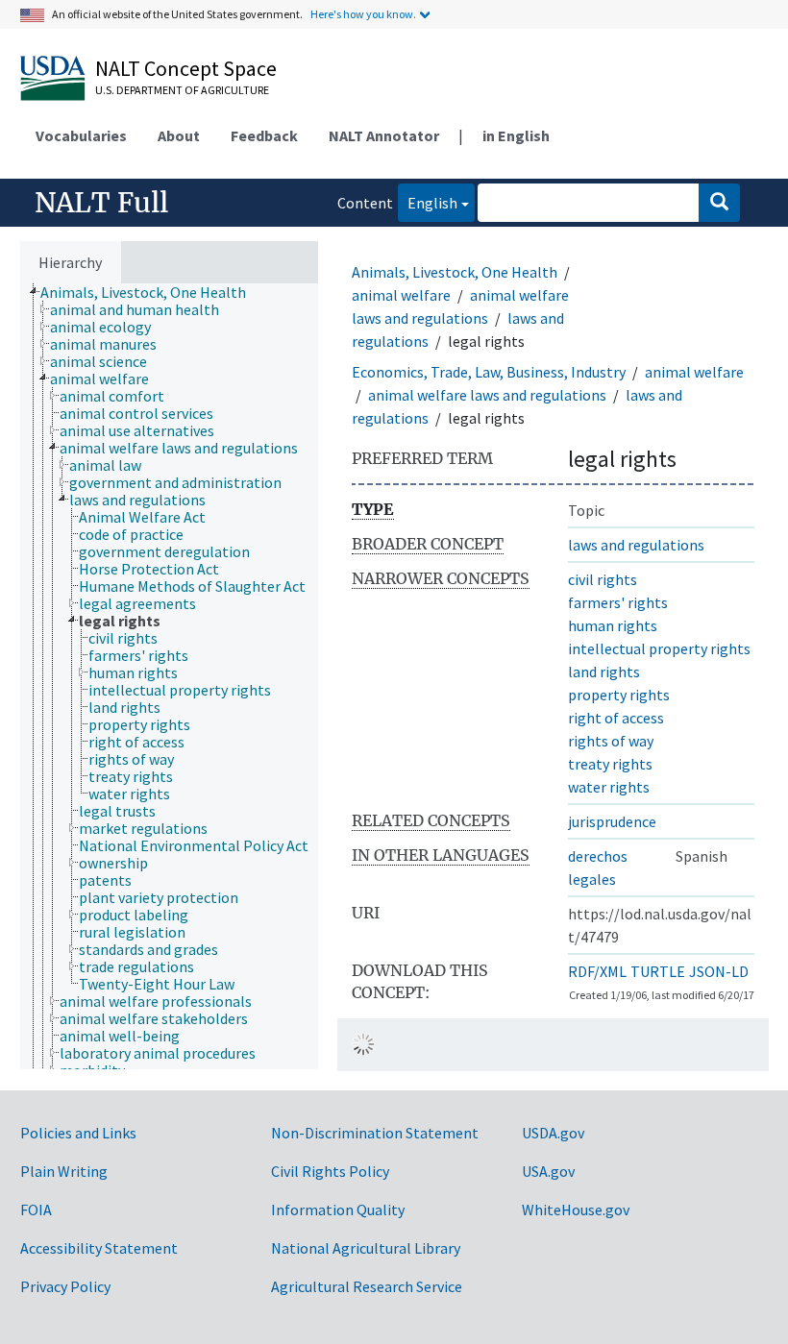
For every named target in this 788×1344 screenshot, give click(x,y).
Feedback (264, 135)
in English (516, 135)
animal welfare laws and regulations (487, 394)
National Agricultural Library (365, 1248)
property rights (619, 694)
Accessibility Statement (99, 1248)
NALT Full (101, 202)
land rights (604, 671)
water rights (609, 786)
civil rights (602, 579)
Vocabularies (81, 135)
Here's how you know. (363, 14)
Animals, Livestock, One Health (454, 271)
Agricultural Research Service (366, 1286)
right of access (616, 717)
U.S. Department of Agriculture (182, 90)
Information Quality (338, 1209)
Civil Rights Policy (330, 1171)
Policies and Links (78, 1132)
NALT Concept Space (186, 68)
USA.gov (548, 1171)
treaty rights (610, 763)
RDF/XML (597, 971)
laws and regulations (636, 544)
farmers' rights (618, 602)
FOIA (36, 1209)
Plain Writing (64, 1171)
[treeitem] (151, 292)
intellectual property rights (659, 648)
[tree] (169, 676)
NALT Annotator (384, 135)
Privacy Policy (65, 1286)
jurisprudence (612, 821)
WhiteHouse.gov (575, 1209)
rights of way (610, 740)
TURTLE (657, 971)
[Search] (719, 202)
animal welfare (401, 295)
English (427, 202)
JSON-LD (719, 971)
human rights (612, 625)
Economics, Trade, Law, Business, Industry (489, 371)
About (179, 135)
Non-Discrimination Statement (375, 1132)
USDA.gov (553, 1132)
